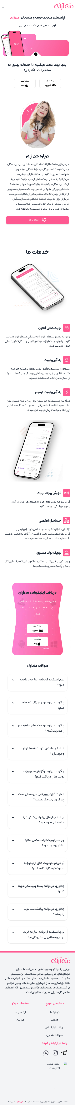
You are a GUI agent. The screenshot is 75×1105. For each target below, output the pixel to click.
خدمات (55, 1020)
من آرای (20, 1101)
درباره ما (54, 1012)
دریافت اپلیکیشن (54, 1028)
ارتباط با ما (34, 220)
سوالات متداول (54, 1035)
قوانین (20, 1020)
